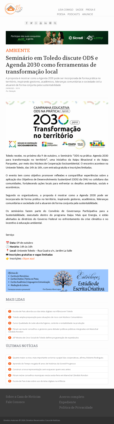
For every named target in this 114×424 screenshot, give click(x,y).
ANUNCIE (87, 14)
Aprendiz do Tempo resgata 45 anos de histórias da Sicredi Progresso (44, 363)
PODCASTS (74, 14)
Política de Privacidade (76, 407)
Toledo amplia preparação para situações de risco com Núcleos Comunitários (48, 317)
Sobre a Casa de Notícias (23, 396)
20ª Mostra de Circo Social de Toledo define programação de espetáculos (46, 337)
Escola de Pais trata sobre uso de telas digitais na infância (39, 381)
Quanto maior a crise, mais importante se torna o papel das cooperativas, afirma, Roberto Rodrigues (58, 357)
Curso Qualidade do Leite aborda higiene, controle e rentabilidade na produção (48, 323)
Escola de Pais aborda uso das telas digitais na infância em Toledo (43, 311)
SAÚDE (79, 9)
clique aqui (28, 258)
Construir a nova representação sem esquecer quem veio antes (42, 369)
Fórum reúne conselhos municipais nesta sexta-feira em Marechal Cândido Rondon (50, 375)
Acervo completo (71, 397)
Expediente (67, 402)
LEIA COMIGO (65, 9)
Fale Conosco (15, 402)
